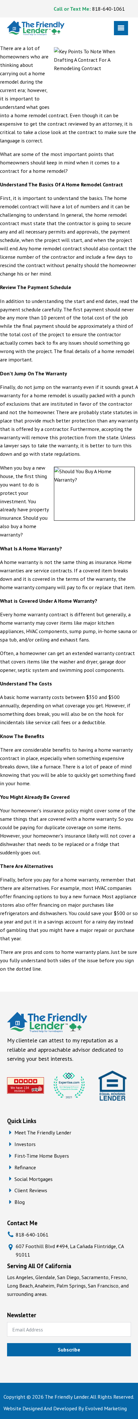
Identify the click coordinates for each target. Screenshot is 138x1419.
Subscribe (69, 1349)
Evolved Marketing (106, 1408)
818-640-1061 (108, 8)
